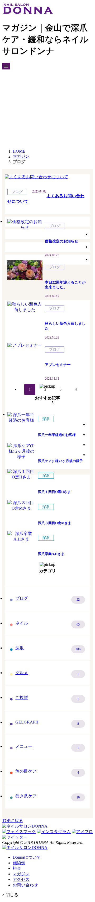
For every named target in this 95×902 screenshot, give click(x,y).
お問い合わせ (25, 885)
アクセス (21, 879)
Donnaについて (27, 857)
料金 (17, 868)
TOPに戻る (12, 820)
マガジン (21, 874)
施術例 (19, 863)
